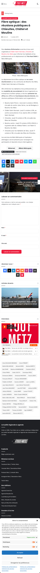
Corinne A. (5, 37)
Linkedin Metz (15, 472)
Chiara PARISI (6, 372)
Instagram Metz (5, 476)
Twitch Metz (5, 480)
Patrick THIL (33, 400)
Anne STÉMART (23, 363)
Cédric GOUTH (16, 372)
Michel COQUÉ (31, 397)
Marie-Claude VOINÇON (20, 394)
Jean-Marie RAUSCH (8, 385)
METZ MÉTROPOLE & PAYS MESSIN (10, 154)
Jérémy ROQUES (7, 391)
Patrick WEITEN (7, 404)
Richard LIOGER (33, 407)
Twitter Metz (15, 464)
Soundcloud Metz (16, 468)
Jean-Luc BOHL (30, 382)
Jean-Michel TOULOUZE (22, 385)
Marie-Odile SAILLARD (9, 397)
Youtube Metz (5, 468)
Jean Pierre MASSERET (9, 388)
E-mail (3, 235)
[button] (37, 520)
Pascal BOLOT (23, 400)
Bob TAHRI (5, 369)
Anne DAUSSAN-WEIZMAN (10, 363)
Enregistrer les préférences (20, 563)
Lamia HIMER (17, 391)
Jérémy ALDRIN (32, 388)
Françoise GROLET (7, 378)
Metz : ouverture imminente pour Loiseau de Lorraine (19, 305)
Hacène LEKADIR (19, 382)
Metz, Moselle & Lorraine (8, 499)
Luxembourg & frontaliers (8, 496)
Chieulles (29, 52)
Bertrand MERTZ (30, 366)
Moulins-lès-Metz (7, 54)
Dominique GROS (27, 372)
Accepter (20, 552)
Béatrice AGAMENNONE (17, 369)
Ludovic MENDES (7, 394)
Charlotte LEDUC (30, 369)
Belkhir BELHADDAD (8, 366)
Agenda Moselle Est (7, 493)
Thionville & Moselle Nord (8, 506)
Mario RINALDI (21, 397)
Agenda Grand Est (6, 490)
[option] (20, 298)
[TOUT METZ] (20, 3)
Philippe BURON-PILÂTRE (9, 407)
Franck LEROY (32, 375)
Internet (12, 148)
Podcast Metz (5, 472)
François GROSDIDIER (21, 378)
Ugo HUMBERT (28, 410)
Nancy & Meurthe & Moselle (9, 503)
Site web (4, 243)
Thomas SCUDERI (17, 410)
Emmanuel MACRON (20, 375)
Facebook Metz (5, 464)
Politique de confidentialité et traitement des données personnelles (9, 568)
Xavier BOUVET (7, 413)
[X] (8, 161)
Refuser (20, 558)
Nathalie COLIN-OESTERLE (10, 400)
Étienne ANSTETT (18, 413)
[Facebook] (3, 161)
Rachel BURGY (23, 407)
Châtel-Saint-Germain (17, 52)
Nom (3, 227)
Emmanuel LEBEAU (7, 375)
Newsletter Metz (16, 476)
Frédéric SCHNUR (7, 382)
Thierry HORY (6, 410)
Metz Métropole (25, 148)
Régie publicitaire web (7, 454)
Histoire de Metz (6, 515)
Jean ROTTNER (21, 388)
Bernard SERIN (20, 366)
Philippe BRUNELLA (18, 404)
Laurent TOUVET (28, 391)
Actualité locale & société (9, 18)
